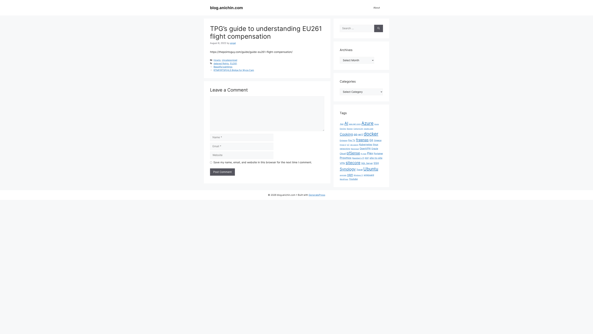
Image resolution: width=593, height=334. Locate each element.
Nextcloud (355, 149)
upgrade (343, 175)
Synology (348, 169)
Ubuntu (370, 168)
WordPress (344, 179)
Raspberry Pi (358, 158)
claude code (368, 129)
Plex (370, 153)
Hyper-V (343, 145)
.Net (342, 124)
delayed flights (221, 63)
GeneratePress (317, 194)
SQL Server (367, 163)
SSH (376, 163)
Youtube (353, 179)
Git (371, 140)
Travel (359, 169)
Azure (367, 123)
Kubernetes (365, 144)
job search (354, 145)
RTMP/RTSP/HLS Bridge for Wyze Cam (234, 70)
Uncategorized (229, 60)
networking (345, 149)
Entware (343, 140)
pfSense (353, 153)
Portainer (378, 153)
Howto (217, 60)
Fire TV (351, 140)
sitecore (353, 162)
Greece (377, 140)
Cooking (346, 134)
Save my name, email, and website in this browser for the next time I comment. (262, 162)
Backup (350, 129)
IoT (348, 145)
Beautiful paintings (223, 66)
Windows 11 (358, 175)
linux (375, 144)
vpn (350, 175)
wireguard (369, 175)
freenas (362, 140)
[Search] (378, 28)
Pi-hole (363, 154)
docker (371, 134)
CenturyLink (358, 129)
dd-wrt (358, 134)
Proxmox (345, 157)
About (376, 7)
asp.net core (355, 124)
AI (346, 123)
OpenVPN (365, 148)
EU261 (233, 63)
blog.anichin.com (226, 7)
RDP (367, 158)
